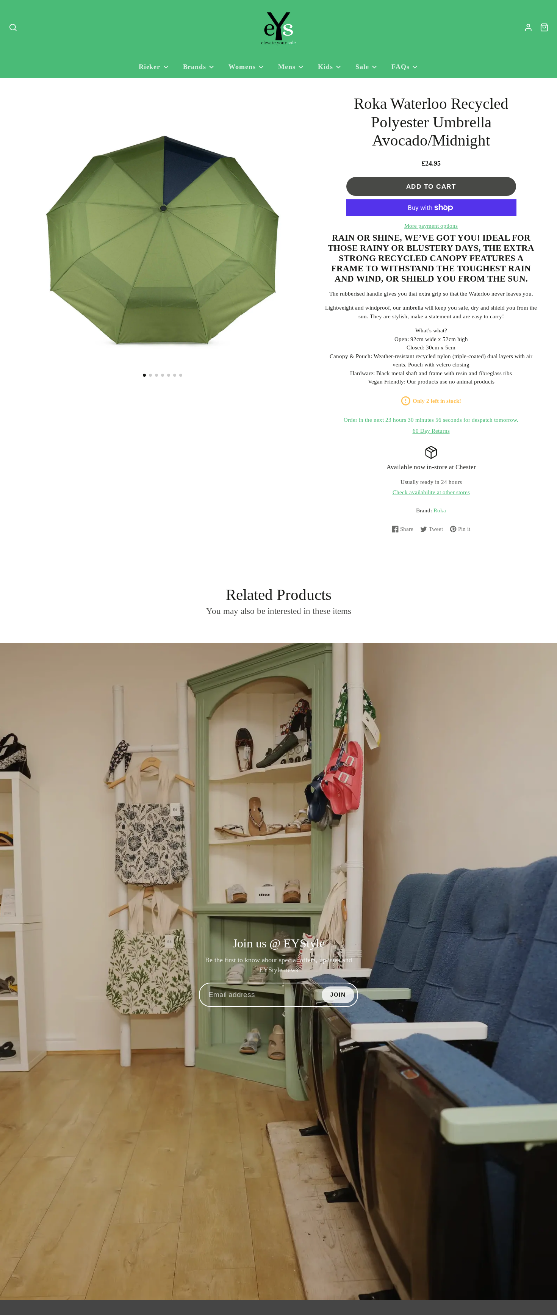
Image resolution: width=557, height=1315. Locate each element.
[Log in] (528, 27)
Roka (439, 510)
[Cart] (544, 27)
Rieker (149, 66)
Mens (287, 66)
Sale (362, 66)
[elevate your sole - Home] (278, 28)
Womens (241, 66)
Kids (325, 66)
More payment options (431, 226)
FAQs (400, 66)
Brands (194, 66)
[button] (144, 375)
